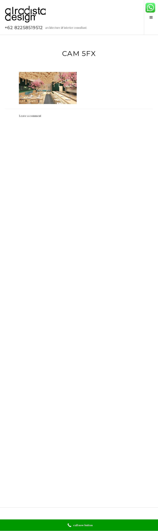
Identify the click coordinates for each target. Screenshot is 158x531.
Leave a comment (30, 116)
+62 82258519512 (24, 27)
